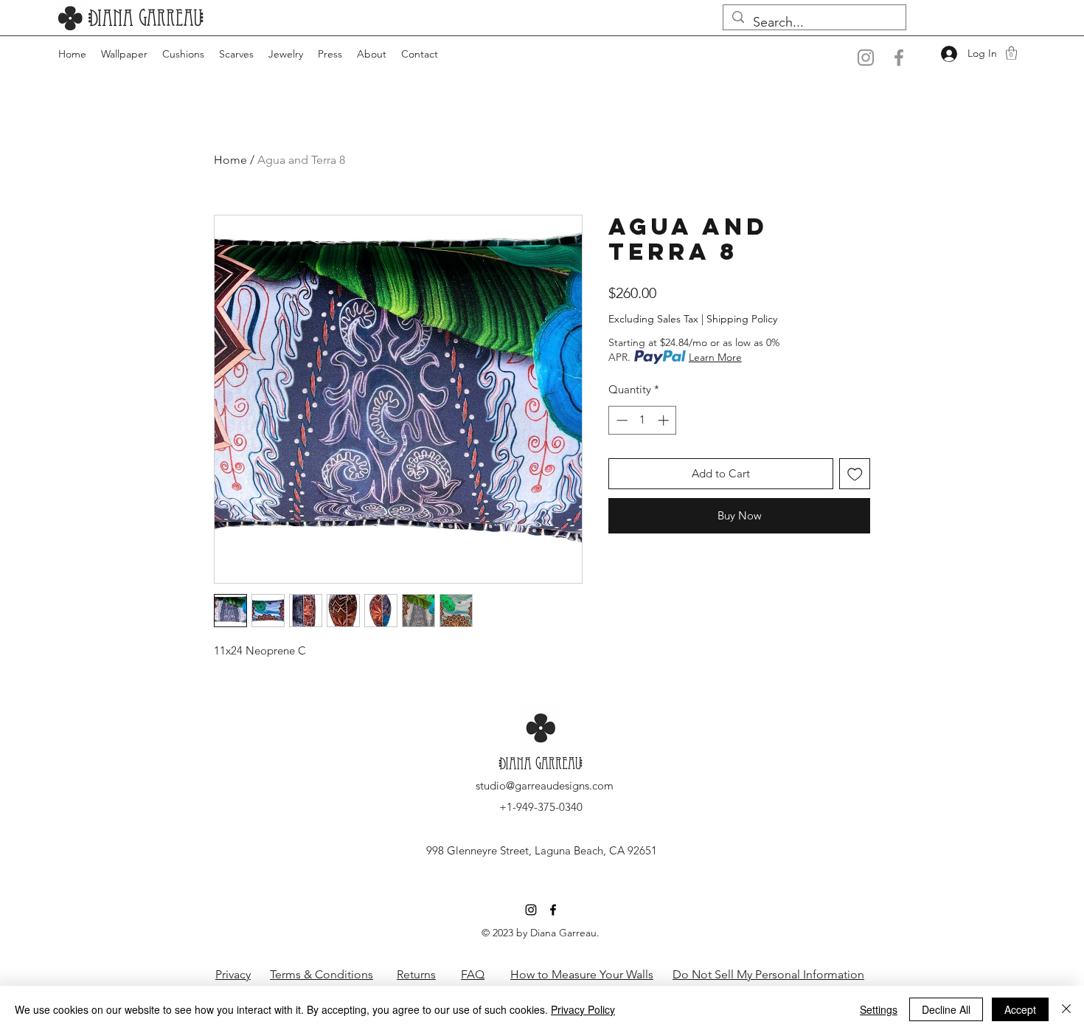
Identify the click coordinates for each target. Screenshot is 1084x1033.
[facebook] (553, 909)
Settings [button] (878, 1009)
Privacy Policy (583, 1009)
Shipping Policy (741, 318)
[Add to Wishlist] (855, 474)
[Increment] (665, 420)
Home (230, 160)
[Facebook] (899, 57)
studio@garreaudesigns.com (545, 785)
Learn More (715, 357)
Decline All (946, 1009)
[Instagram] (866, 57)
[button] (1011, 53)
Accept (1020, 1009)
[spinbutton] (642, 420)
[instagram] (531, 909)
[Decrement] (620, 420)
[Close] (1066, 1009)
